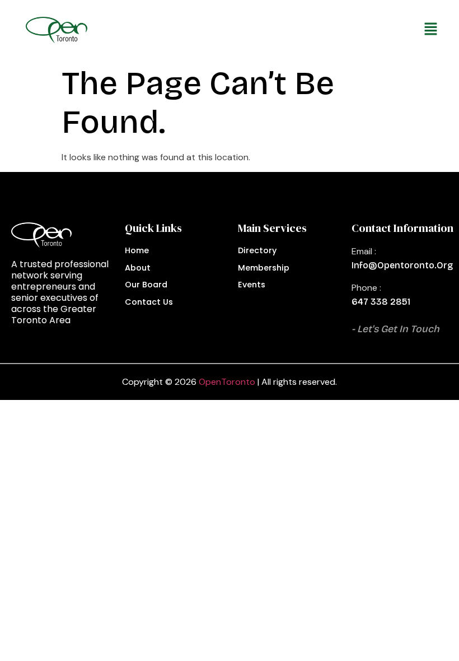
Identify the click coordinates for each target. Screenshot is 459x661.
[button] (269, 29)
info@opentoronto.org (402, 265)
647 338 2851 (381, 301)
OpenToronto (227, 382)
